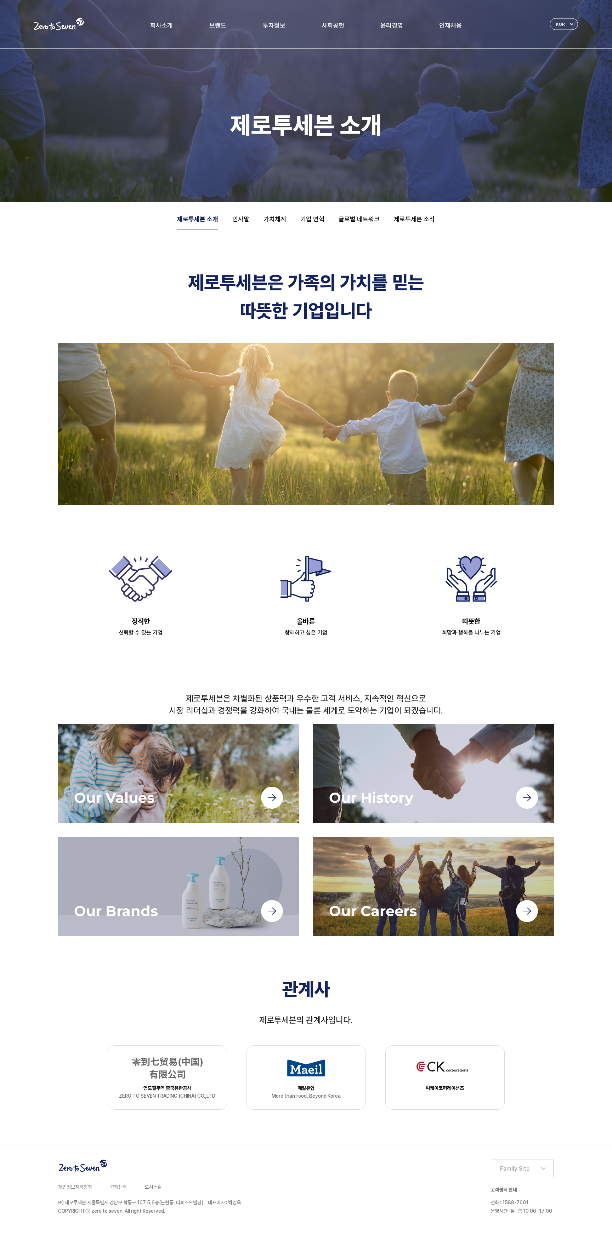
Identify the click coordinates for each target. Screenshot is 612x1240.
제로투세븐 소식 (414, 219)
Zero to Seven (59, 24)
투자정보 (274, 25)
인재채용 (450, 25)
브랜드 (217, 25)
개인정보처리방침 (75, 1187)
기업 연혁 (312, 219)
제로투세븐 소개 (197, 219)
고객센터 (118, 1187)
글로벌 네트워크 (359, 219)
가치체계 (275, 219)
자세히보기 (178, 773)
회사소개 (161, 25)
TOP (600, 1211)
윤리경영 (391, 25)
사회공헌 (333, 25)
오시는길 (153, 1187)
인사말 (240, 219)
